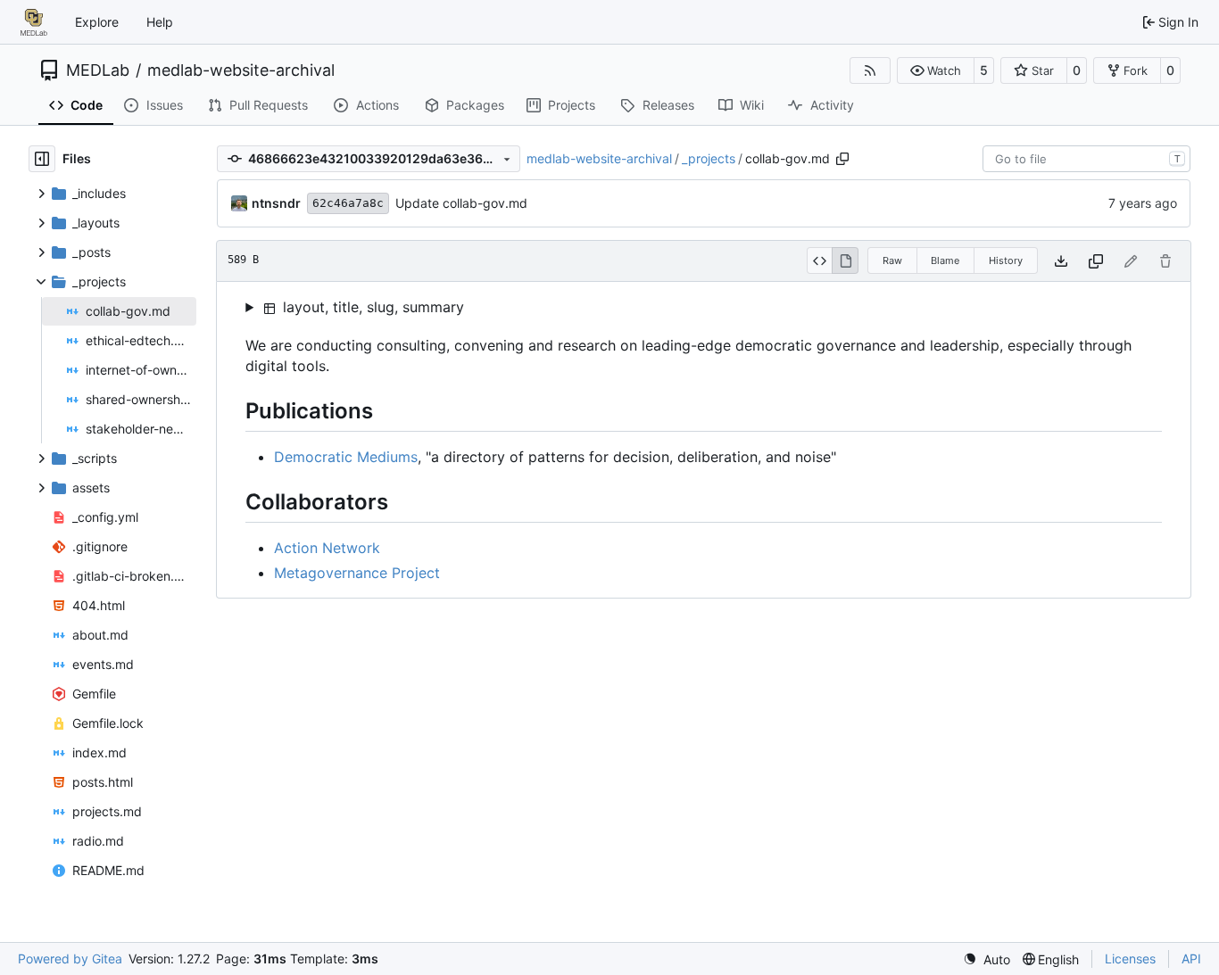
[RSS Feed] (870, 70)
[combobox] (1086, 158)
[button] (935, 70)
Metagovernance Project (357, 573)
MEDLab (97, 70)
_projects (708, 158)
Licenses (1130, 958)
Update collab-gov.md (461, 203)
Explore (97, 21)
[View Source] (820, 260)
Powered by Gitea (70, 958)
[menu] (986, 959)
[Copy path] (842, 159)
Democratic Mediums (346, 457)
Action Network (327, 548)
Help (159, 21)
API (1191, 958)
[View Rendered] (845, 260)
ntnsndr (276, 203)
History (1006, 260)
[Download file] (1061, 261)
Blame (945, 260)
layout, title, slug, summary (371, 307)
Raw (892, 260)
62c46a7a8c (348, 203)
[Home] (34, 22)
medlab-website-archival (241, 70)
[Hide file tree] (42, 158)
